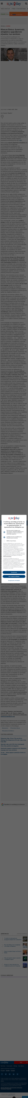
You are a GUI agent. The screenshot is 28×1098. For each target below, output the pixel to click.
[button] (14, 541)
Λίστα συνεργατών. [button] (7, 556)
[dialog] (14, 549)
